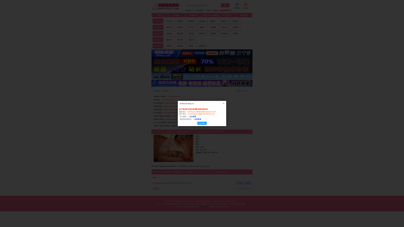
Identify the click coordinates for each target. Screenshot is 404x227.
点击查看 (192, 116)
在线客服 (197, 119)
